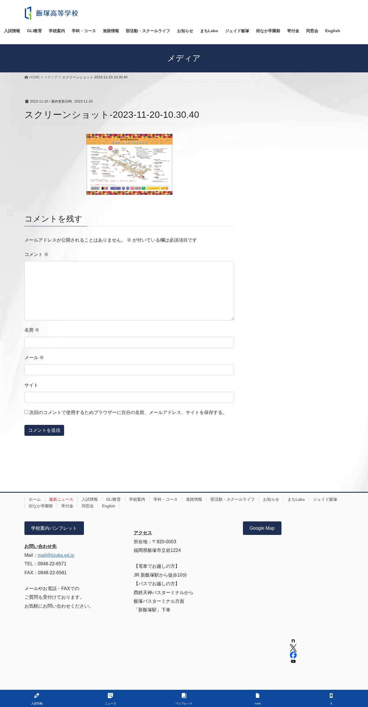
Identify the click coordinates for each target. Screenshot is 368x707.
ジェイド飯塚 (325, 499)
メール (34, 357)
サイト (31, 385)
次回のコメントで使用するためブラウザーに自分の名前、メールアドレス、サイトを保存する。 (128, 412)
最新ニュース (61, 499)
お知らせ (271, 499)
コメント (36, 254)
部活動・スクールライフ (232, 499)
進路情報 (194, 499)
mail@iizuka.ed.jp (56, 555)
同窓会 (88, 506)
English (108, 506)
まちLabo (296, 499)
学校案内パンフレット (54, 528)
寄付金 (67, 506)
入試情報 (90, 499)
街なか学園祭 (41, 506)
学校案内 (137, 499)
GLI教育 (113, 499)
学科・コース (166, 499)
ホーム (35, 499)
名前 (31, 330)
